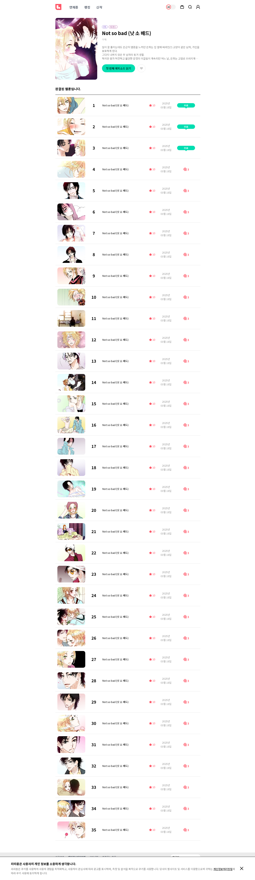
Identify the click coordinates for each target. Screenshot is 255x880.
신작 (99, 7)
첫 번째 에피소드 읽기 (118, 68)
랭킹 (87, 7)
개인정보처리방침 (222, 869)
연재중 (73, 7)
